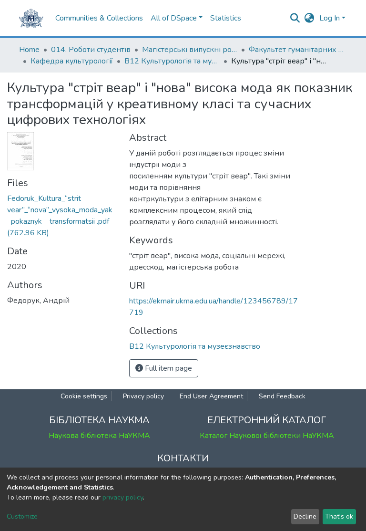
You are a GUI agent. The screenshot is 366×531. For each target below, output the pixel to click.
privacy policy (122, 497)
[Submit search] (295, 18)
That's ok (339, 516)
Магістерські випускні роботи (189, 49)
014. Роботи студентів (91, 49)
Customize (22, 516)
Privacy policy (143, 396)
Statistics (225, 18)
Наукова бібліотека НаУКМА (99, 435)
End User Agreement (211, 396)
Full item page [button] (167, 368)
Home (29, 49)
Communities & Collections (99, 18)
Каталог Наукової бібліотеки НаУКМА (267, 435)
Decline (305, 516)
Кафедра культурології (71, 61)
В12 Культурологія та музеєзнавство (172, 61)
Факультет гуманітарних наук (296, 49)
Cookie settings (84, 396)
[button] (309, 18)
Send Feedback (282, 396)
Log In (329, 18)
